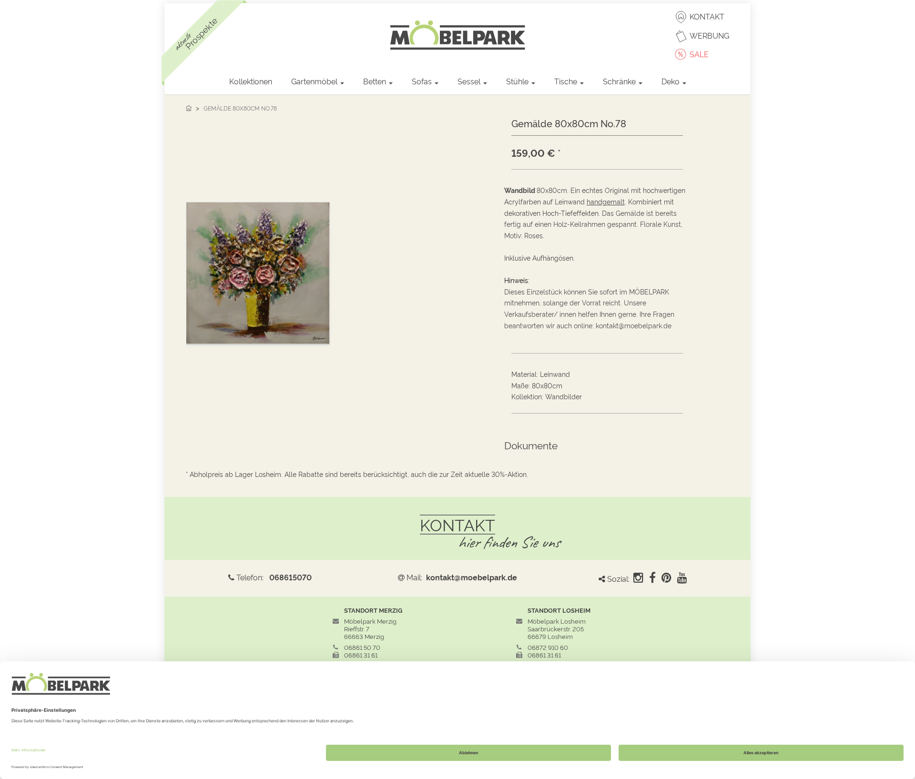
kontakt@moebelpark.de (471, 577)
